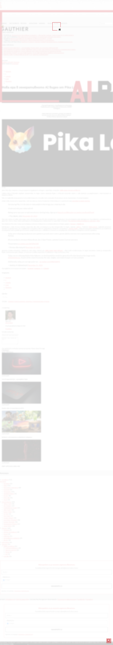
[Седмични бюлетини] (108, 640)
